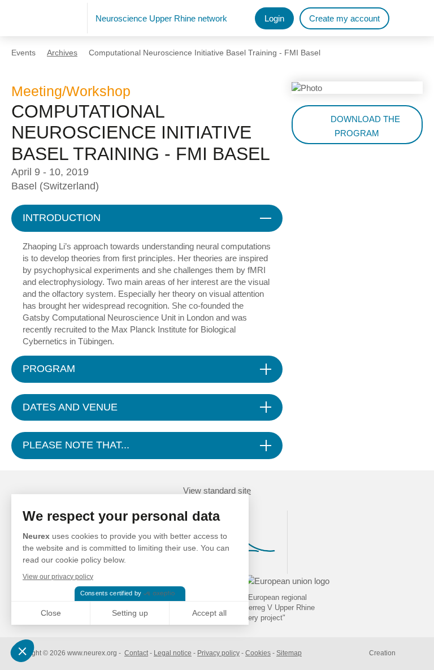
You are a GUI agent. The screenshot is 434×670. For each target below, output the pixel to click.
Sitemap (289, 653)
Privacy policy (218, 653)
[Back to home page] (49, 18)
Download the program (365, 126)
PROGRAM (49, 368)
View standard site (217, 490)
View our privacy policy (58, 577)
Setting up (130, 612)
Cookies (258, 653)
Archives (62, 52)
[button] (23, 650)
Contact (136, 653)
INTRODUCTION (62, 217)
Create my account (344, 18)
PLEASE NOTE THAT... (76, 445)
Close (51, 612)
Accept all (209, 612)
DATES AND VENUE (70, 407)
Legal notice (173, 653)
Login (274, 18)
